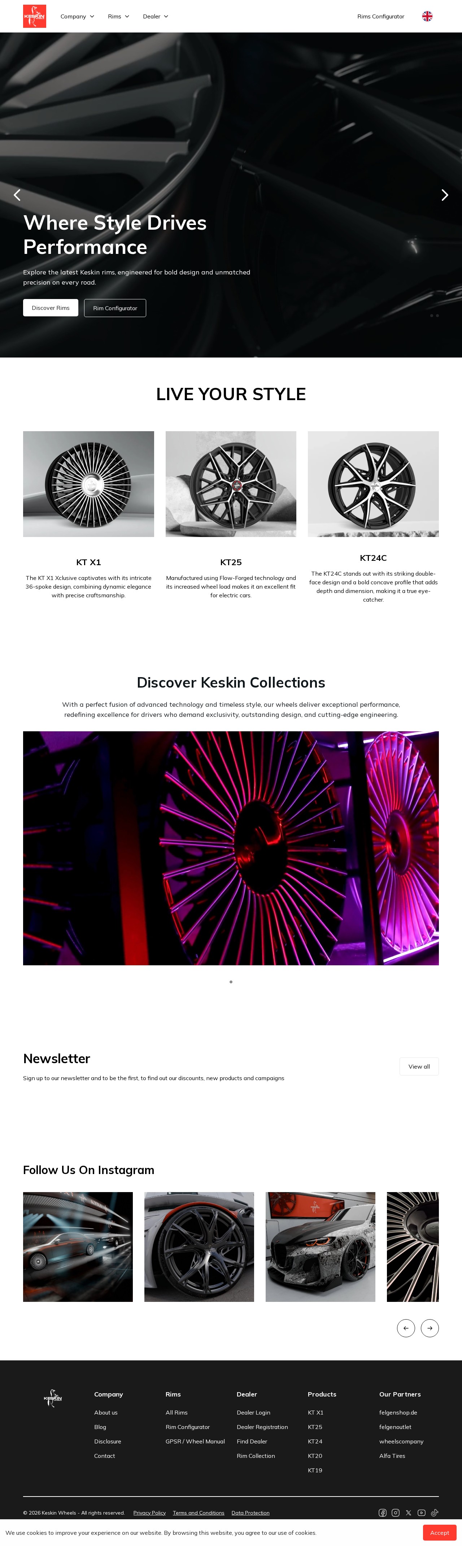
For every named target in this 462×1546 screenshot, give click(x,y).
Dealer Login (253, 1412)
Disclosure (107, 1441)
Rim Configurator (100, 308)
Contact (104, 1455)
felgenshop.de (398, 1412)
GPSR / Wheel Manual (195, 1441)
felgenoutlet (395, 1426)
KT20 (315, 1455)
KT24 (315, 1441)
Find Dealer (252, 1441)
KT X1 (316, 1412)
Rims (114, 16)
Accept (439, 1532)
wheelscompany (401, 1441)
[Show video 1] (231, 981)
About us (106, 1412)
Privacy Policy (150, 1513)
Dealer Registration (262, 1426)
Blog (100, 1426)
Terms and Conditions (199, 1513)
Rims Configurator (380, 16)
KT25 (315, 1426)
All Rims (177, 1412)
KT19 (315, 1470)
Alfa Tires (392, 1455)
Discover (43, 307)
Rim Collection (256, 1455)
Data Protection (251, 1513)
